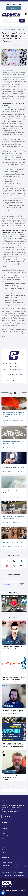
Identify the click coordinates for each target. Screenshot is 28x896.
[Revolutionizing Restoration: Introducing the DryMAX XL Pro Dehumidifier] (14, 765)
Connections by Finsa (13, 234)
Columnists (4, 828)
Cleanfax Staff (17, 45)
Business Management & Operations (14, 29)
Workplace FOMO (5, 107)
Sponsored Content (6, 836)
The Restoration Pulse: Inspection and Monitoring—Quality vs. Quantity (13, 414)
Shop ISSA (3, 852)
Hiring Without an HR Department (13, 467)
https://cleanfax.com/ (17, 374)
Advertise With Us (5, 826)
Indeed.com (7, 157)
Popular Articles (5, 833)
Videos (3, 849)
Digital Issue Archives (6, 831)
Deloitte (6, 169)
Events (3, 847)
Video (21, 447)
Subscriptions (4, 838)
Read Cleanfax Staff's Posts (9, 363)
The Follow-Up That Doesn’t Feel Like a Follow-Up (13, 875)
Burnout (20, 79)
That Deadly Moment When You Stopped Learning (13, 865)
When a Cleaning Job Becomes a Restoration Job (13, 872)
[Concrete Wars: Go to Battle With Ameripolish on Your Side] (14, 635)
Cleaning (21, 497)
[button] (8, 4)
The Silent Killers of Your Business (13, 542)
